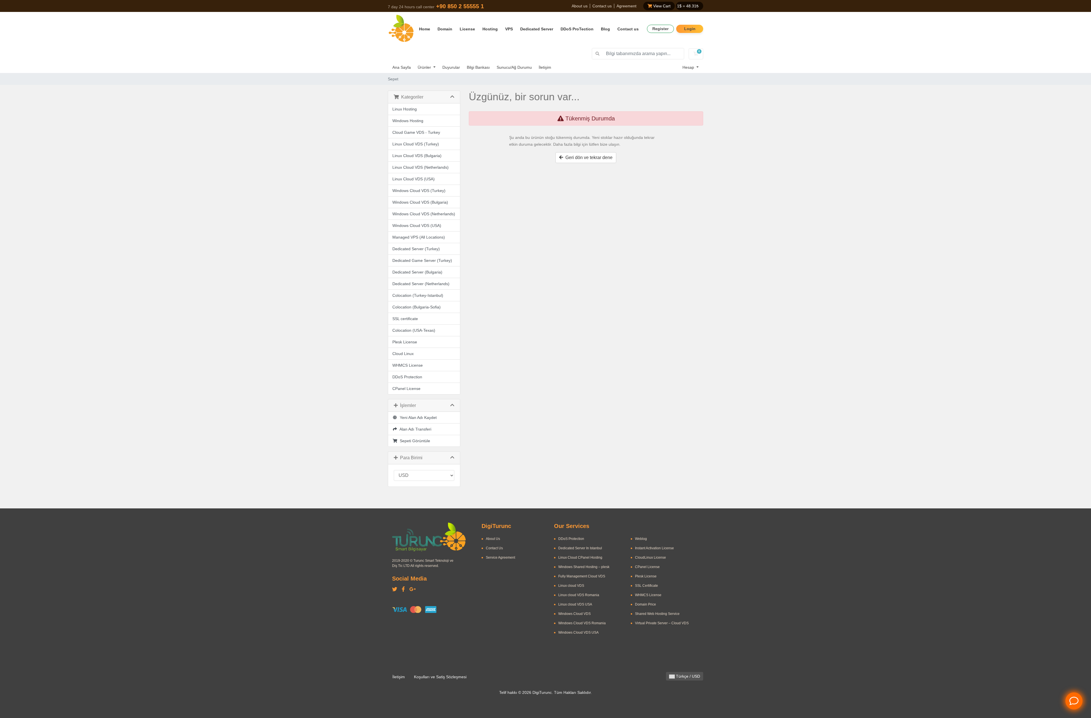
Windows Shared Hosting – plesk (583, 567)
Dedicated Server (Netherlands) (420, 283)
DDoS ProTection (577, 29)
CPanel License (406, 388)
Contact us (602, 6)
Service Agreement (500, 558)
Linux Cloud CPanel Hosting (580, 558)
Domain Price (645, 604)
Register (660, 28)
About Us (493, 539)
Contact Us (494, 548)
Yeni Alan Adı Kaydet (417, 417)
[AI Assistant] (1073, 700)
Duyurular (451, 67)
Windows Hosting (407, 120)
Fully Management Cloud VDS (581, 576)
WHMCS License (407, 365)
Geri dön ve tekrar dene (588, 157)
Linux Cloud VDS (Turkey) (415, 144)
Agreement (626, 6)
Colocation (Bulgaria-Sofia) (416, 307)
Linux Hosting (404, 109)
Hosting (490, 29)
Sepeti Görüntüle (413, 441)
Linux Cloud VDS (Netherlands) (420, 167)
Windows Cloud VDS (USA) (416, 225)
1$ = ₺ (688, 6)
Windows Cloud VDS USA (578, 632)
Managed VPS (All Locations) (418, 237)
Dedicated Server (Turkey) (416, 249)
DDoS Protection (407, 377)
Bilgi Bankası (478, 67)
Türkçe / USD (687, 676)
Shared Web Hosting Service (657, 614)
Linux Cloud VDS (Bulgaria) (417, 155)
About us (580, 6)
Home (424, 29)
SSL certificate (405, 318)
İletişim (545, 67)
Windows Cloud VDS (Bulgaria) (420, 202)
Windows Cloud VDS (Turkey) (418, 190)
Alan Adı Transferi (414, 429)
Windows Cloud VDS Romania (582, 623)
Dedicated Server (536, 29)
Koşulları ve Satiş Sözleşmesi (440, 677)
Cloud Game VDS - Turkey (416, 132)
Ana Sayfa (401, 67)
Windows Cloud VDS (574, 614)
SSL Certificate (646, 586)
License (467, 29)
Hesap (688, 67)
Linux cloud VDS (571, 586)
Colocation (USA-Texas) (413, 330)
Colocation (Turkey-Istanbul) (417, 295)
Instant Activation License (654, 548)
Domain (445, 29)
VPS (509, 29)
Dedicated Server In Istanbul (580, 548)
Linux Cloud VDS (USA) (413, 179)
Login (690, 28)
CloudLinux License (650, 558)
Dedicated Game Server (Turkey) (422, 260)
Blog (605, 29)
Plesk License (404, 342)
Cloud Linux (403, 353)
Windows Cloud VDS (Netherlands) (423, 214)
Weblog (641, 539)
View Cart (661, 6)
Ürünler (425, 67)
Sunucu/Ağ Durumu (514, 67)
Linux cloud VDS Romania (578, 595)
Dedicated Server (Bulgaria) (417, 272)
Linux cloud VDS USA (575, 604)
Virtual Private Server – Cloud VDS (662, 623)
